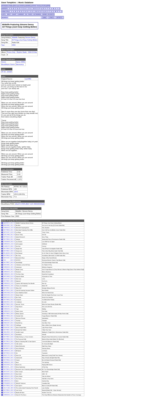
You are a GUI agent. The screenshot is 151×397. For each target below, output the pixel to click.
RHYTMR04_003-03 (9, 248)
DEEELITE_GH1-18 (9, 355)
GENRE (28, 6)
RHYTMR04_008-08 (9, 390)
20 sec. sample (6, 72)
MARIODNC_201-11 (9, 265)
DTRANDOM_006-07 (9, 241)
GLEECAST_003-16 (9, 278)
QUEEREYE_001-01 (9, 223)
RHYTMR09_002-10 (9, 239)
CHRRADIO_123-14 (9, 311)
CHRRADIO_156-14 (9, 378)
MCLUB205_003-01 (9, 253)
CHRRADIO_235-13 (9, 343)
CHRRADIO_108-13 (9, 285)
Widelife (14, 37)
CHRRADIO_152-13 (9, 271)
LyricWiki (28, 79)
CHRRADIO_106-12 (9, 334)
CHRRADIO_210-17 (9, 283)
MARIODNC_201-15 (9, 225)
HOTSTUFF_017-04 (9, 258)
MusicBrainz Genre (8, 64)
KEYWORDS (37, 14)
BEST (9, 14)
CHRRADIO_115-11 (9, 395)
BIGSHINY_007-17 (9, 306)
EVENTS (51, 14)
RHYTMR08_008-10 (9, 385)
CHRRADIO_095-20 (9, 376)
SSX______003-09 (9, 260)
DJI (26, 14)
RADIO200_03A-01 (9, 295)
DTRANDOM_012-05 (9, 383)
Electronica (20, 64)
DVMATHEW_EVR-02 (9, 292)
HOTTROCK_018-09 (9, 353)
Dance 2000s (20, 62)
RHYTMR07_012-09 (9, 288)
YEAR (43, 6)
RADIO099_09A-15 (9, 357)
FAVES (30, 14)
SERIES (44, 14)
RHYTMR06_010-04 (9, 360)
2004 (13, 45)
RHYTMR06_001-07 (9, 269)
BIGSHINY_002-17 (9, 327)
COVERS (21, 6)
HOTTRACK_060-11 (9, 290)
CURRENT (20, 14)
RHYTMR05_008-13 (9, 304)
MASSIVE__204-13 (9, 367)
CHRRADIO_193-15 (9, 267)
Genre (3, 62)
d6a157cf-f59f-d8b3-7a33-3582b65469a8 (29, 204)
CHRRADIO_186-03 (9, 274)
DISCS (15, 6)
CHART (14, 14)
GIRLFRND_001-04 (9, 234)
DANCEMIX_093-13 (9, 302)
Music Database (25, 2)
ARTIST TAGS (36, 6)
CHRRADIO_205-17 (9, 318)
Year (3, 45)
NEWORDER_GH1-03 (9, 374)
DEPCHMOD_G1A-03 (9, 276)
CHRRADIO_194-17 (9, 320)
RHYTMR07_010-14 (9, 337)
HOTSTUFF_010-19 (9, 392)
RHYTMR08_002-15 (9, 230)
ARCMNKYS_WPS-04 (9, 348)
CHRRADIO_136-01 (9, 244)
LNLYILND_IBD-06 (9, 388)
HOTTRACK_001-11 (9, 237)
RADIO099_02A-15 (9, 364)
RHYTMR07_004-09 (9, 325)
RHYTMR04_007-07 (9, 255)
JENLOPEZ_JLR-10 (9, 332)
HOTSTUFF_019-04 (9, 232)
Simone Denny (30, 37)
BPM (48, 6)
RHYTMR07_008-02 (9, 251)
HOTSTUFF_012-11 (9, 371)
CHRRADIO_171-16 (9, 381)
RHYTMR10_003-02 (9, 369)
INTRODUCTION (7, 6)
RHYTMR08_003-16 (9, 316)
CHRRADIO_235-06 (9, 227)
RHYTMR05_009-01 (9, 313)
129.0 (16, 192)
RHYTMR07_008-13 (9, 281)
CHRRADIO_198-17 (9, 362)
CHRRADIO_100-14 (9, 350)
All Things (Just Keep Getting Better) (24, 40)
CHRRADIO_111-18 (9, 309)
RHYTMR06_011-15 (9, 339)
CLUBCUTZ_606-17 (9, 246)
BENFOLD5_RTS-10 (9, 297)
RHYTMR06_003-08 (9, 299)
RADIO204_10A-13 (9, 346)
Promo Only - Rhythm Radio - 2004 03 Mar (22, 52)
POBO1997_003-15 (9, 323)
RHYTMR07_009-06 (9, 330)
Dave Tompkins (8, 2)
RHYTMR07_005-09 (9, 262)
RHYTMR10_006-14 (9, 341)
